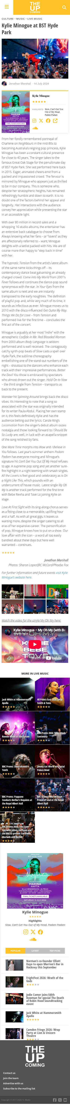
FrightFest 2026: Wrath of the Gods (44, 979)
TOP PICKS (55, 950)
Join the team (10, 1078)
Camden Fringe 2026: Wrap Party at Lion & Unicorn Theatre (43, 1032)
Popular (15, 950)
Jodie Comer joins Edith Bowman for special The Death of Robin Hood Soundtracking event (45, 999)
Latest (35, 950)
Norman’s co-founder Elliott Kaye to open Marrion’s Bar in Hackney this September (44, 964)
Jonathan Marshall (20, 83)
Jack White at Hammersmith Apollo (43, 1014)
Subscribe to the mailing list (19, 1088)
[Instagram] (34, 120)
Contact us (9, 1073)
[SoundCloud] (35, 128)
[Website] (55, 120)
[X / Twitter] (41, 120)
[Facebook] (48, 120)
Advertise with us (13, 1083)
